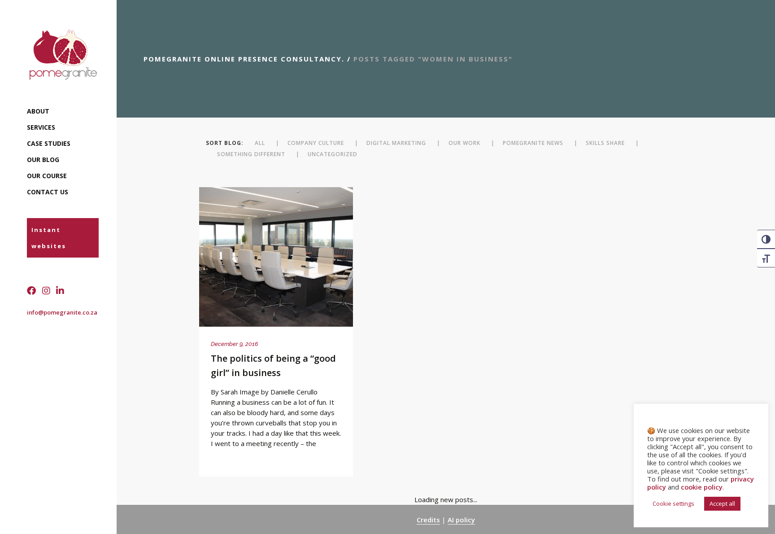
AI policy (461, 519)
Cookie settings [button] (673, 503)
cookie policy (702, 486)
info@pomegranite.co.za (62, 312)
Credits (428, 519)
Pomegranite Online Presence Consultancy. (244, 58)
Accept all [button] (722, 503)
